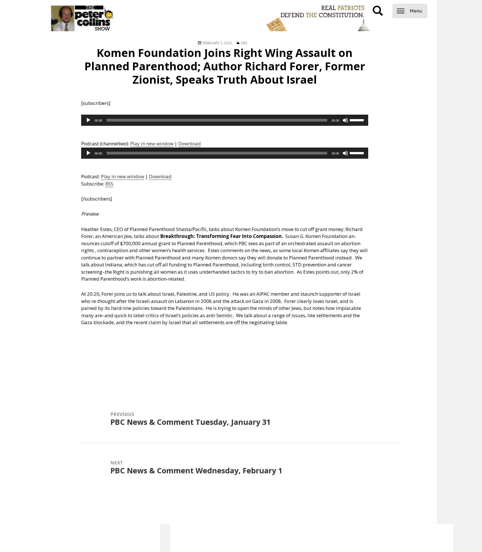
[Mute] (345, 120)
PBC (244, 42)
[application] (224, 120)
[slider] (357, 120)
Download (189, 143)
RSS (109, 183)
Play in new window (151, 143)
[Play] (88, 120)
